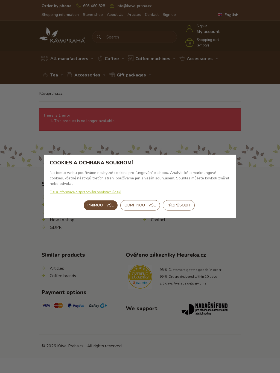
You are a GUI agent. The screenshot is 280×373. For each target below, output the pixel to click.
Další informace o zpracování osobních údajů (85, 192)
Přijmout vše (101, 205)
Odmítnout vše (140, 205)
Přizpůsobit (179, 205)
